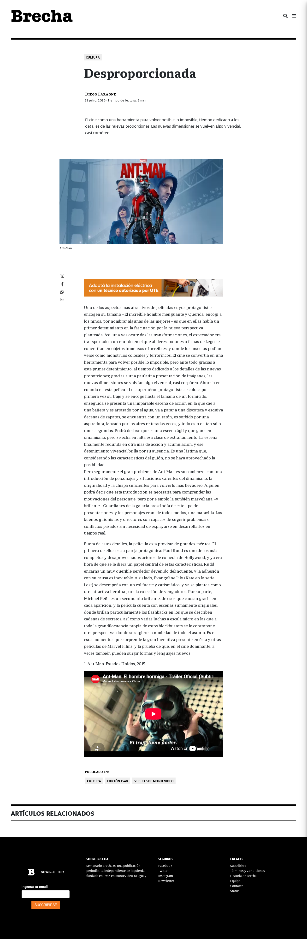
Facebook (165, 865)
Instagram (165, 875)
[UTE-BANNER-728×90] (153, 287)
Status (234, 890)
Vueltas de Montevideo (154, 781)
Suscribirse (238, 865)
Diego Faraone (100, 93)
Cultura (93, 57)
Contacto (236, 885)
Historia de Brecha (243, 875)
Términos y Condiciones (247, 870)
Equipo (235, 880)
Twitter (163, 870)
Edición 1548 (117, 781)
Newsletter (166, 880)
